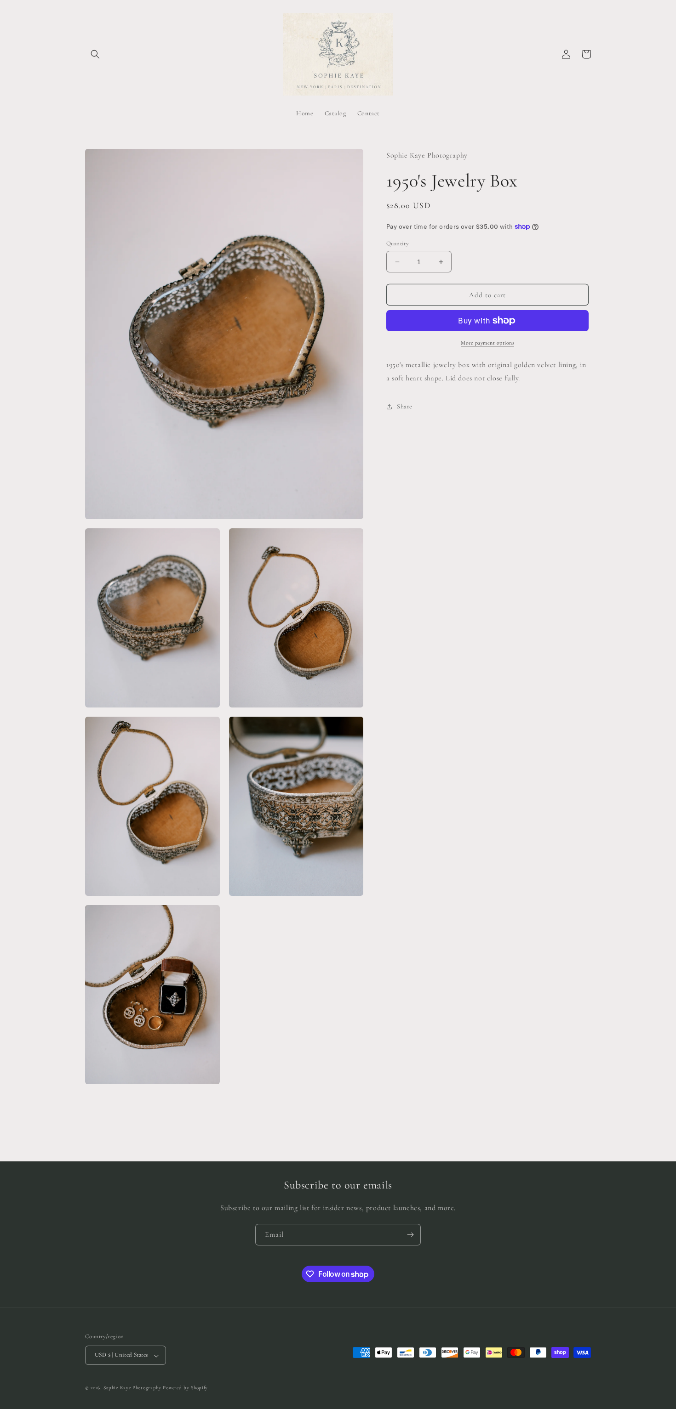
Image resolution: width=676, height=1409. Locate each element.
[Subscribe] (410, 1234)
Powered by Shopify (185, 1388)
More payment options (487, 343)
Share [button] (404, 406)
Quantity (397, 243)
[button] (95, 54)
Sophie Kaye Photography (132, 1388)
